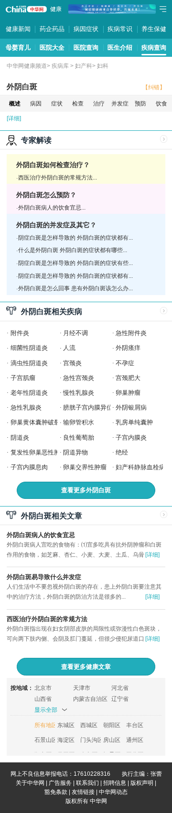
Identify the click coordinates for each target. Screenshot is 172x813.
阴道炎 (20, 437)
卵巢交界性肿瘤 (85, 467)
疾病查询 (153, 47)
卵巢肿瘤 (128, 392)
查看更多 (86, 490)
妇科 (102, 66)
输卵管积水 (78, 422)
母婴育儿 (18, 47)
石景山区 (44, 740)
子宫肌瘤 (23, 377)
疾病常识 (120, 28)
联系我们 (87, 783)
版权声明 (141, 783)
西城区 (88, 725)
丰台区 (134, 725)
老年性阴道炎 (29, 392)
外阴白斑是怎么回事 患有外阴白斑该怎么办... (75, 288)
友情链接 (83, 792)
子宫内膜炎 (131, 437)
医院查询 (86, 47)
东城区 (66, 725)
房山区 (111, 740)
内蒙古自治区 (90, 699)
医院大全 (52, 47)
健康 (56, 9)
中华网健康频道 (27, 66)
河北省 (120, 688)
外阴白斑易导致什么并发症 (44, 577)
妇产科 (83, 66)
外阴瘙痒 (128, 347)
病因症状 (86, 28)
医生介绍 (120, 47)
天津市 (81, 688)
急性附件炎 (131, 333)
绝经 (122, 452)
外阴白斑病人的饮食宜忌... (52, 207)
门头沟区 (90, 740)
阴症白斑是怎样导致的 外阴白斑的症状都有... (75, 237)
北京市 (43, 688)
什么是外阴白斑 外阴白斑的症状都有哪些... (72, 250)
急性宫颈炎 (78, 377)
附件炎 (20, 333)
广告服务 (60, 783)
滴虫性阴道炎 (29, 363)
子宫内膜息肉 (29, 467)
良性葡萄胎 (78, 437)
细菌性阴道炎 (29, 347)
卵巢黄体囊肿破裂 (35, 422)
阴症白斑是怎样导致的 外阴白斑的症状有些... (75, 263)
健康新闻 (18, 28)
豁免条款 (55, 792)
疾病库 (60, 66)
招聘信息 (114, 783)
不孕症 (125, 363)
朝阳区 (111, 725)
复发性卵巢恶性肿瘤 (38, 452)
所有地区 (44, 725)
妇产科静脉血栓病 (140, 467)
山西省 (43, 699)
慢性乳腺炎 (78, 392)
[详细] (14, 118)
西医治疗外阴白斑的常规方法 (47, 619)
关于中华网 (30, 783)
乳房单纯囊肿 (134, 422)
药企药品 (52, 28)
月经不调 (75, 333)
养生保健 (153, 28)
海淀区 (66, 740)
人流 (69, 347)
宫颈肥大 (128, 377)
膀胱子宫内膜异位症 (91, 407)
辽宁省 (120, 699)
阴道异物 (75, 452)
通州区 (134, 740)
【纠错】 (153, 87)
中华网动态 (113, 792)
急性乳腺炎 (26, 407)
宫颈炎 (72, 363)
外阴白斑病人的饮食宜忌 (41, 534)
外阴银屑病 (131, 407)
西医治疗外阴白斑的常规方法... (57, 177)
